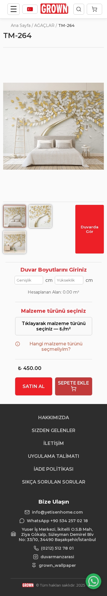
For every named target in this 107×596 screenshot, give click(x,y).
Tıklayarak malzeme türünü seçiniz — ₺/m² (54, 326)
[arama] (78, 9)
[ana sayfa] (54, 12)
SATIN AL (34, 386)
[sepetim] (94, 9)
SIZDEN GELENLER (53, 430)
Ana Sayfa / (22, 25)
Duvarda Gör (89, 229)
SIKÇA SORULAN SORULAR (53, 482)
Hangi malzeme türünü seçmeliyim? (55, 346)
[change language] (30, 9)
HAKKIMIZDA (53, 417)
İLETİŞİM (53, 443)
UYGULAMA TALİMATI (53, 456)
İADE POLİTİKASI (54, 469)
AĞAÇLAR (44, 25)
